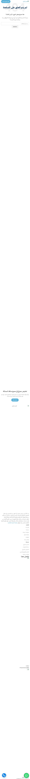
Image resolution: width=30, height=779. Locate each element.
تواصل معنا (26, 539)
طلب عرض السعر (6, 1)
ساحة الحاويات (26, 547)
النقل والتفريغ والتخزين (24, 552)
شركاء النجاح (26, 534)
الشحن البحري (26, 544)
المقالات (27, 537)
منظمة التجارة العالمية (13, 523)
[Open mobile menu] (12, 1)
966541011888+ (24, 668)
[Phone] (4, 775)
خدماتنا (27, 530)
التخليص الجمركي (25, 549)
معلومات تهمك (26, 532)
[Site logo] (26, 1)
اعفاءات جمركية (26, 554)
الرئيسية (27, 527)
